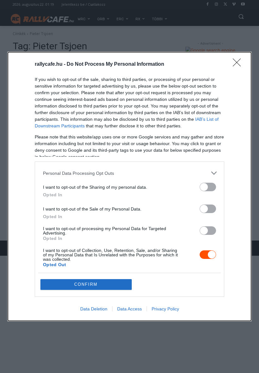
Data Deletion (93, 308)
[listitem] (129, 173)
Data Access (129, 308)
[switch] (208, 187)
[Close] (239, 64)
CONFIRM (86, 284)
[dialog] (129, 186)
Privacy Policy (165, 308)
